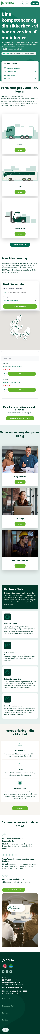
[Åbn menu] (27, 3)
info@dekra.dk (7, 985)
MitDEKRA (35, 3)
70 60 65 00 (15, 980)
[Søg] (22, 3)
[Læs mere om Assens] (5, 390)
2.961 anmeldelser (29, 53)
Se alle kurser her (20, 244)
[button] (26, 339)
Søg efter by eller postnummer (13, 288)
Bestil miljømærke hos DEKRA (20, 418)
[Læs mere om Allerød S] (5, 374)
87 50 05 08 (16, 982)
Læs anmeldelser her (14, 890)
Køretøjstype (7, 297)
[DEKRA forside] (7, 3)
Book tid (21, 373)
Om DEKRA (20, 808)
